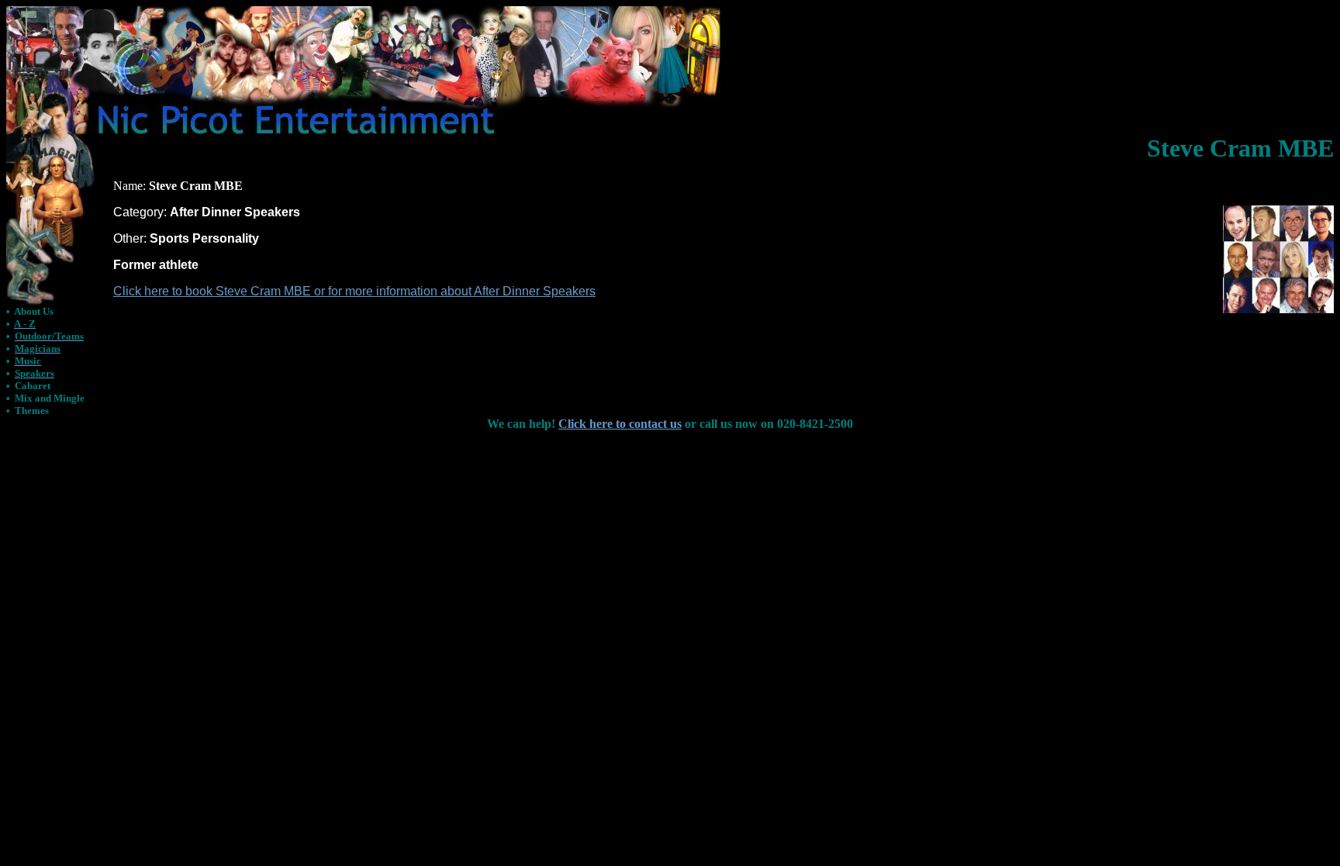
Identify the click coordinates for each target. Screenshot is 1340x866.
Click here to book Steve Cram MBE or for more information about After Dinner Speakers (354, 291)
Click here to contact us (620, 423)
